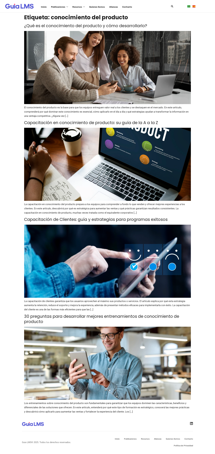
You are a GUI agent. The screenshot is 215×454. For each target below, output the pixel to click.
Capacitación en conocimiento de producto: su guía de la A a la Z (91, 123)
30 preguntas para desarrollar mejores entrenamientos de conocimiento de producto (101, 319)
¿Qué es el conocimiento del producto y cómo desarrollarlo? (85, 26)
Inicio (44, 7)
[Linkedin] (191, 423)
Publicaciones (58, 7)
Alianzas (113, 7)
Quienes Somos (97, 7)
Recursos (77, 7)
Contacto (127, 7)
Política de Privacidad (183, 445)
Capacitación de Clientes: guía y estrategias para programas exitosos (96, 219)
